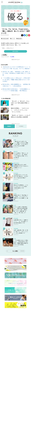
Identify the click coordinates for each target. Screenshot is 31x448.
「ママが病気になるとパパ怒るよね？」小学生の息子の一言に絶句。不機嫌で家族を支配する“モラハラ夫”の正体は (16, 79)
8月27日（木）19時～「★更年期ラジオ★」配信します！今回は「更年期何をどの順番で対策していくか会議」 (16, 73)
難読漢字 (20, 38)
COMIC (21, 126)
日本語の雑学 (6, 38)
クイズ (13, 38)
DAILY (9, 126)
